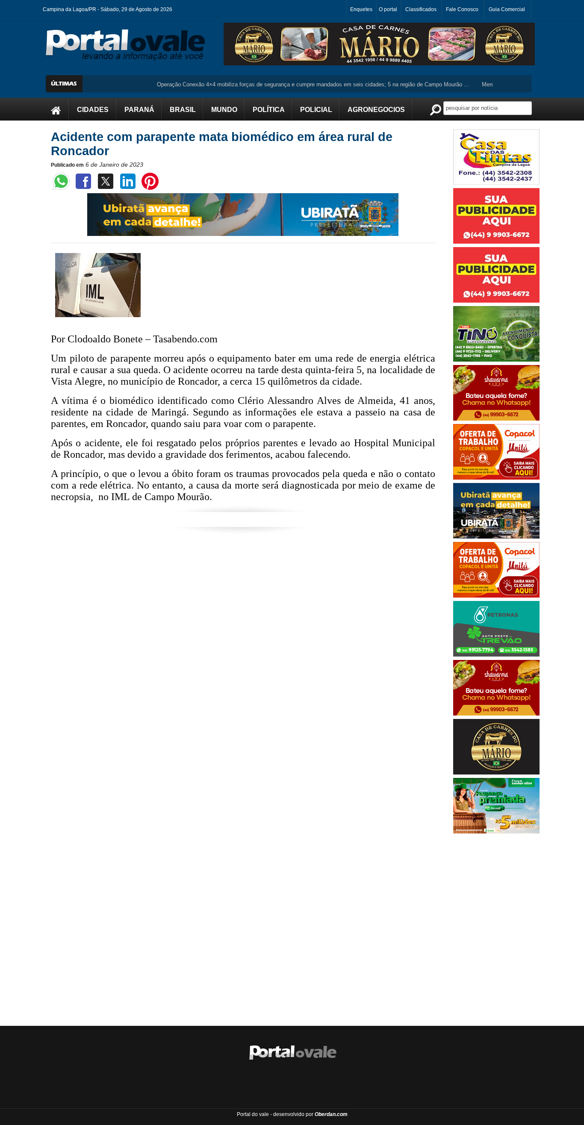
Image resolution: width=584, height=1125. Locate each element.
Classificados (421, 9)
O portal (388, 9)
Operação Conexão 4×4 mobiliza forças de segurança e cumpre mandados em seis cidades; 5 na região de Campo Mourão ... (290, 84)
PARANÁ (139, 109)
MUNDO (224, 109)
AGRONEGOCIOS (376, 109)
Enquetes (361, 9)
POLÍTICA (269, 109)
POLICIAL (316, 109)
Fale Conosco (462, 9)
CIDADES (93, 109)
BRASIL (183, 109)
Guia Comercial (507, 9)
